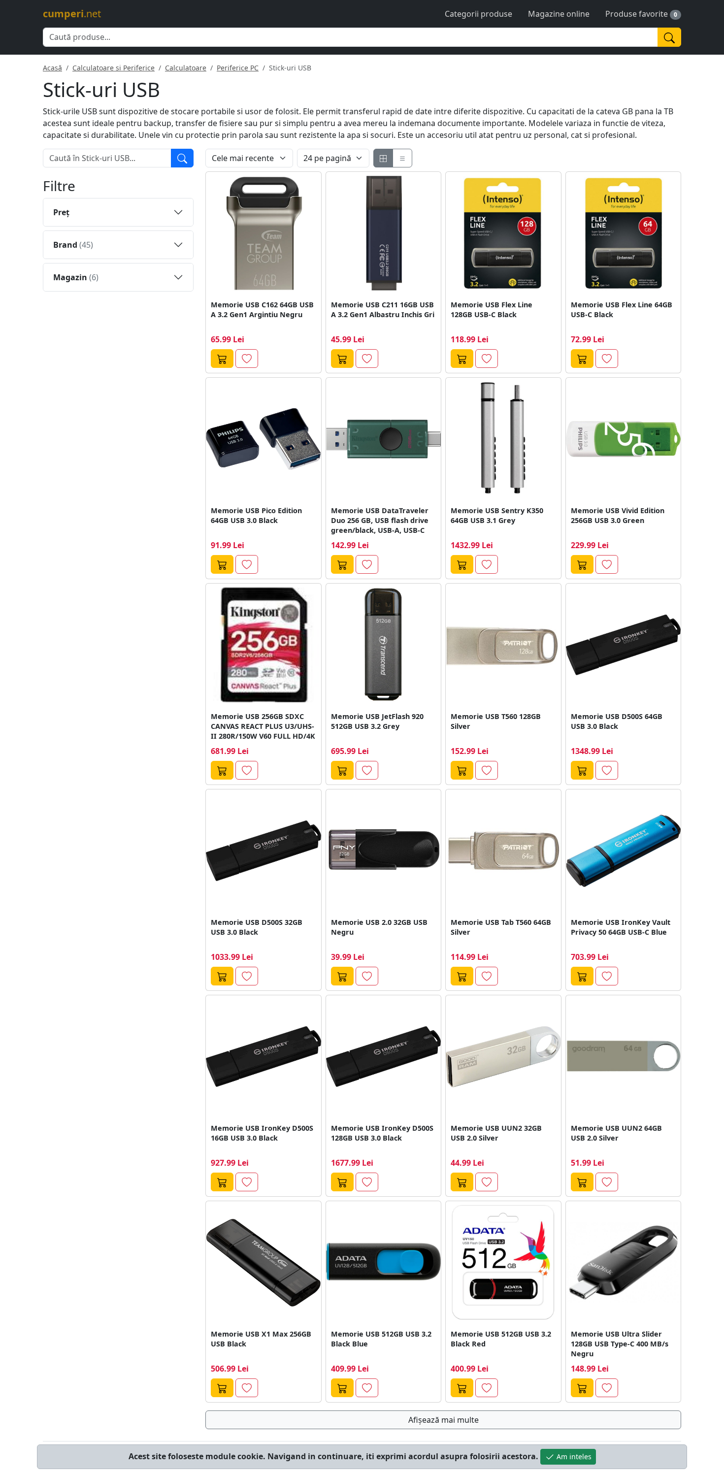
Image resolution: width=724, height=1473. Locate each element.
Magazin (76, 277)
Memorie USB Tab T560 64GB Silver (501, 927)
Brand (73, 244)
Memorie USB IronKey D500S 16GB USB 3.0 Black (262, 1133)
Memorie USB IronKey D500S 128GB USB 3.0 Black (382, 1133)
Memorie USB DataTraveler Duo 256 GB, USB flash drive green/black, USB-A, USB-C (379, 520)
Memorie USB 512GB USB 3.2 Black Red (501, 1338)
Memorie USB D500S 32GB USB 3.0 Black (256, 927)
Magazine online (559, 13)
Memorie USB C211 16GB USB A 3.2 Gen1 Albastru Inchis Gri (382, 309)
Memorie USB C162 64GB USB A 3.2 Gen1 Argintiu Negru (262, 309)
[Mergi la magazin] (222, 358)
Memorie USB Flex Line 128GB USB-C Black (491, 309)
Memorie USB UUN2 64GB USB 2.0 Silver (616, 1133)
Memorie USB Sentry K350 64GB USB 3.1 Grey (497, 515)
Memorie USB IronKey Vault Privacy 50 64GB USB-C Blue (620, 927)
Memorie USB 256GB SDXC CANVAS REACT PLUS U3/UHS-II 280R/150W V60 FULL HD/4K (263, 726)
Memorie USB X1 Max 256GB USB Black (261, 1338)
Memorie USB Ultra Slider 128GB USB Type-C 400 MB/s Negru (619, 1343)
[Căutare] (182, 158)
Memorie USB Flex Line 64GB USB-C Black (621, 309)
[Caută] (669, 37)
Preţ (61, 212)
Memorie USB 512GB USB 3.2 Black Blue (381, 1338)
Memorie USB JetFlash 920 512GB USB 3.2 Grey (377, 721)
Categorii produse (478, 13)
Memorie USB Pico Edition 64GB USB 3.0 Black (256, 515)
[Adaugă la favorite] (246, 358)
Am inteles (573, 1456)
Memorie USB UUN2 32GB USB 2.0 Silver (496, 1133)
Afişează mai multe (443, 1419)
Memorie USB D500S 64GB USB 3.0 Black (616, 721)
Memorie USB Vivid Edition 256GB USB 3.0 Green (617, 515)
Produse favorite (636, 13)
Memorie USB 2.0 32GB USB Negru (379, 927)
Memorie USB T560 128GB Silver (496, 721)
